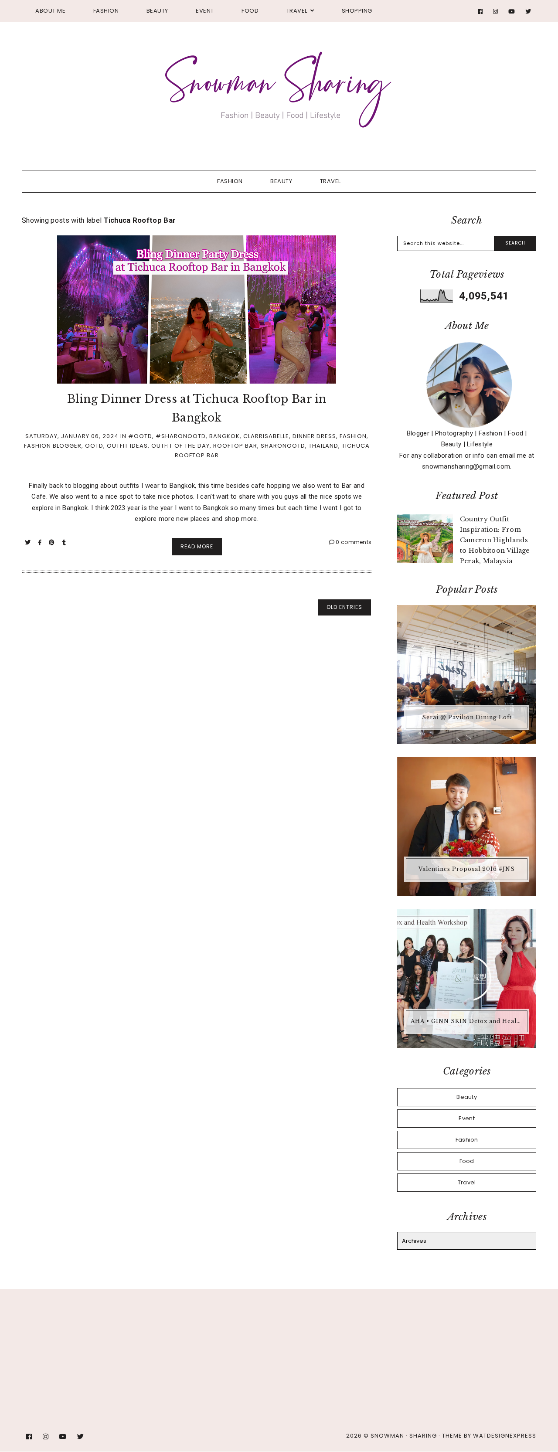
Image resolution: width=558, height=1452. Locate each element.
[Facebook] (480, 11)
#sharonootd (181, 436)
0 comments (352, 542)
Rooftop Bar (235, 446)
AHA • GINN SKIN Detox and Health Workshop (468, 1021)
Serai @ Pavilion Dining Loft (467, 717)
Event (205, 11)
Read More (196, 546)
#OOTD (140, 436)
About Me (50, 11)
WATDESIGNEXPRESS (504, 1436)
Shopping (357, 11)
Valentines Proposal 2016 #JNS (466, 869)
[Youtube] (511, 11)
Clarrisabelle (266, 436)
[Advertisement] (211, 1330)
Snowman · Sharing (404, 1436)
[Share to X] (28, 542)
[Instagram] (495, 11)
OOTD (94, 446)
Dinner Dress (314, 436)
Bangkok (224, 436)
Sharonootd (283, 446)
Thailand (323, 446)
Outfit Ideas (127, 446)
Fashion (106, 11)
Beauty (157, 11)
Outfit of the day (180, 446)
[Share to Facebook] (40, 542)
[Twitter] (528, 11)
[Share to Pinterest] (52, 542)
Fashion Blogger (53, 446)
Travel (296, 11)
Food (250, 11)
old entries (344, 607)
